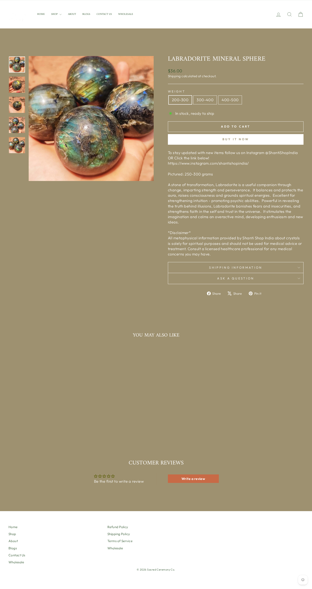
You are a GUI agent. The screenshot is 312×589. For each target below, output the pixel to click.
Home (41, 14)
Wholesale (125, 14)
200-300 (180, 99)
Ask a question (235, 278)
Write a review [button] (193, 479)
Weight (176, 91)
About (72, 14)
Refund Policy (117, 527)
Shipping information (235, 267)
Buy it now (235, 139)
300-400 (205, 99)
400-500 (230, 99)
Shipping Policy (118, 534)
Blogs (86, 14)
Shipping (174, 76)
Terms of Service (119, 541)
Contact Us (104, 14)
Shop (54, 14)
